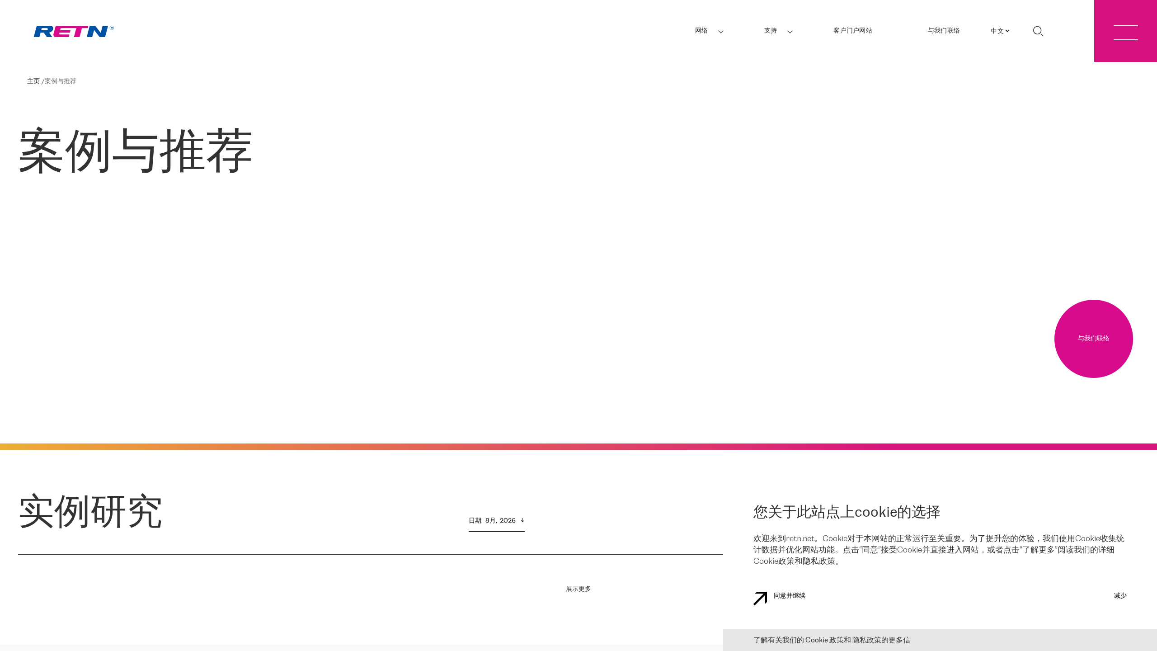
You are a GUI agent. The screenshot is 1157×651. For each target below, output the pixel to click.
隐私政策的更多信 (881, 640)
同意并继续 (789, 596)
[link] (73, 31)
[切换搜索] (1038, 31)
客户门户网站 (852, 31)
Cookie (816, 640)
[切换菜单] (1125, 31)
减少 (1120, 596)
